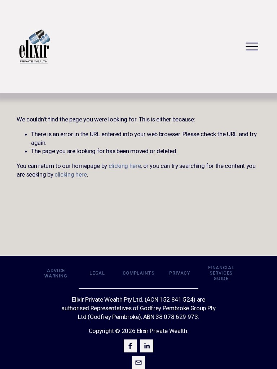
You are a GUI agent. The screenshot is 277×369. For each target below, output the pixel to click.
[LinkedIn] (146, 345)
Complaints (138, 273)
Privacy (179, 273)
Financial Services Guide (221, 273)
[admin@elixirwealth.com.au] (138, 362)
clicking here (125, 165)
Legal (97, 273)
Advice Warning (55, 273)
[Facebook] (130, 345)
